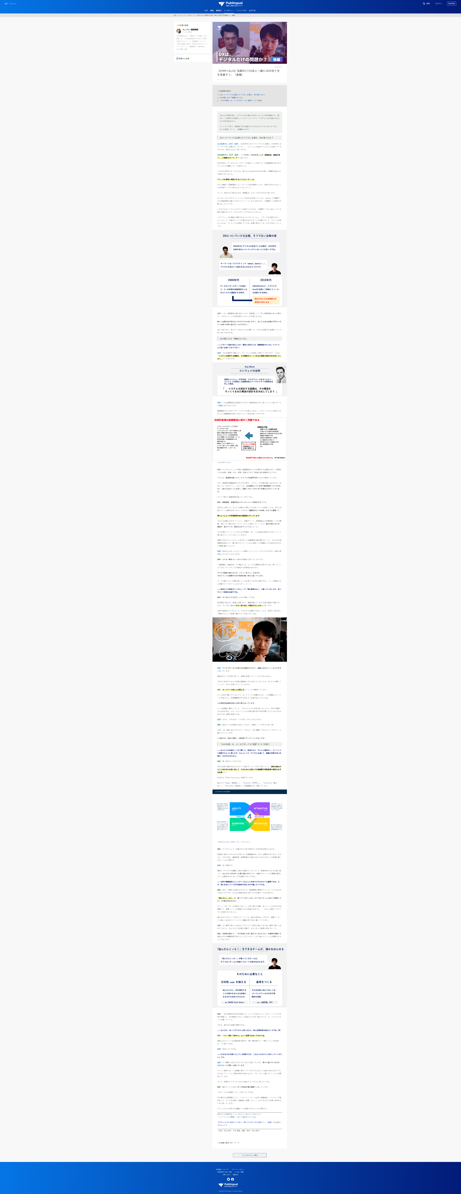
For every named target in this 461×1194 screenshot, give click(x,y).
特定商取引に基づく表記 (224, 1172)
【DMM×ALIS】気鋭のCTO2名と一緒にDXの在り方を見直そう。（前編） (245, 1122)
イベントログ (241, 10)
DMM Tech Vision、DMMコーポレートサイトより (234, 842)
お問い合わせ (227, 1174)
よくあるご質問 (239, 1172)
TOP (206, 10)
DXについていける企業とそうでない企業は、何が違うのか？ (243, 94)
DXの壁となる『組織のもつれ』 (232, 97)
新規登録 (451, 3)
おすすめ (252, 10)
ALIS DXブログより (225, 462)
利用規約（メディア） (222, 1169)
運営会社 (235, 1174)
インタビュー (229, 10)
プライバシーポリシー (238, 1169)
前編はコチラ (243, 129)
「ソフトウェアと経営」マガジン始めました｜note (236, 1117)
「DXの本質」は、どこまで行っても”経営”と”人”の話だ (241, 100)
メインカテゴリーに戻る (250, 1155)
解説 (212, 10)
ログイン (439, 3)
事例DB (218, 10)
